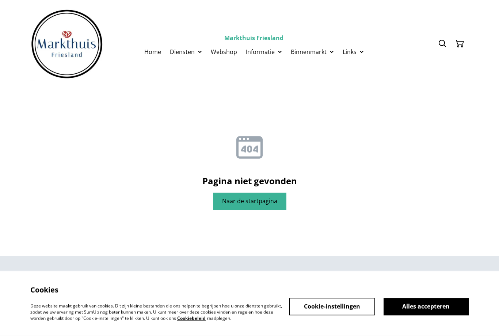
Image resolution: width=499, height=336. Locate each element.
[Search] (442, 44)
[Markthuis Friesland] (66, 44)
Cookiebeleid (191, 318)
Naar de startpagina (249, 201)
